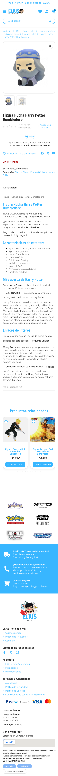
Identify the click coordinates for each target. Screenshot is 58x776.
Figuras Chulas (22, 172)
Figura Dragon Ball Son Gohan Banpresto (15, 451)
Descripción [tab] (10, 187)
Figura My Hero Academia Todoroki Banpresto (42, 451)
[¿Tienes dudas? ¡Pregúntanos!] (6, 568)
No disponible (42, 464)
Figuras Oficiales (38, 172)
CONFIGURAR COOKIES (14, 761)
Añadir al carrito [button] (15, 464)
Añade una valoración (45, 126)
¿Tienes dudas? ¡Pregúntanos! (29, 564)
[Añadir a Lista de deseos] (6, 422)
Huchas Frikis (29, 34)
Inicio (5, 31)
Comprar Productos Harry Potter (24, 366)
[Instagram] (17, 652)
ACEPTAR (9, 766)
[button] (50, 46)
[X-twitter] (10, 652)
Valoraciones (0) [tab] (12, 387)
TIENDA (15, 31)
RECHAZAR (24, 766)
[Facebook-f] (4, 652)
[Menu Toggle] (4, 11)
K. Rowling (13, 292)
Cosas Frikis (29, 31)
